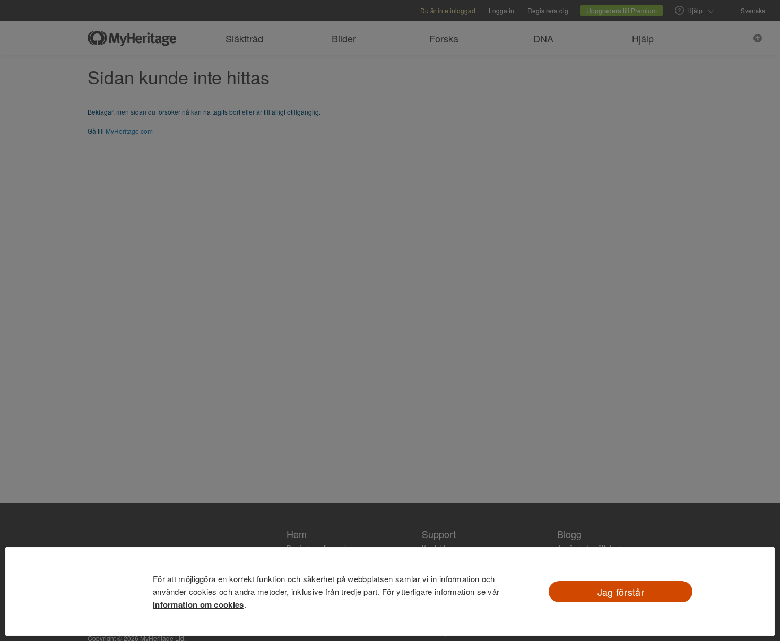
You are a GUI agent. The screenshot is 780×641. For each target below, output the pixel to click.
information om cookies (198, 604)
